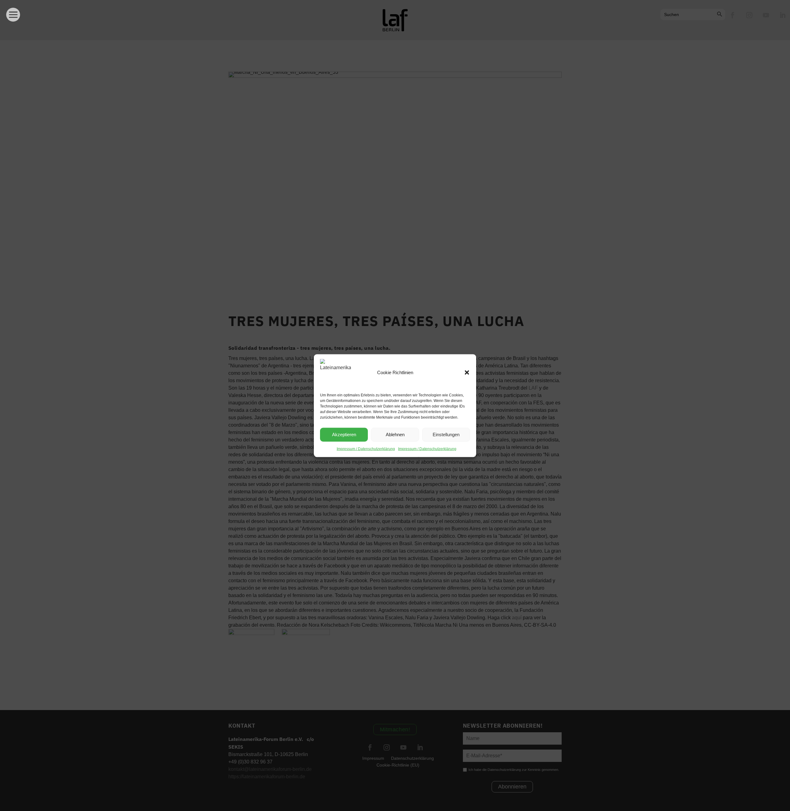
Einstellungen (446, 434)
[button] (467, 372)
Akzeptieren (344, 434)
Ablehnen (395, 434)
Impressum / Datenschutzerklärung (366, 448)
